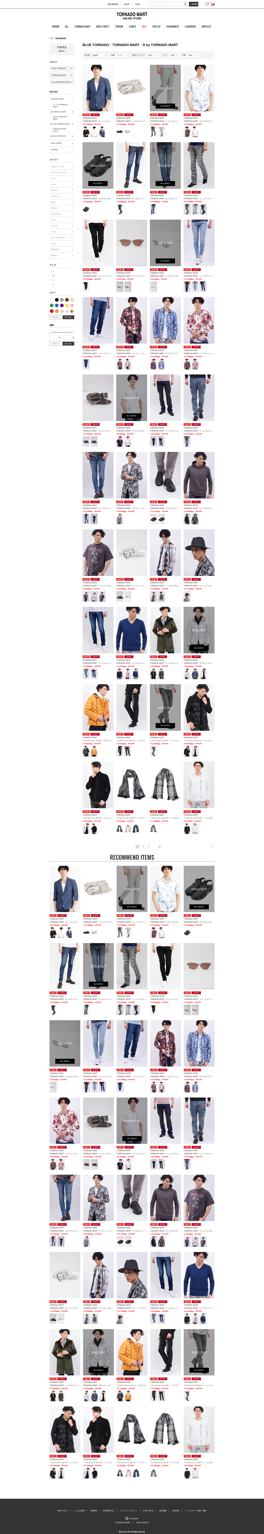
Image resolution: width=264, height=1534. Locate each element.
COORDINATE (172, 26)
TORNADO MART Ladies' (59, 130)
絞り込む (68, 317)
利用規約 (93, 1511)
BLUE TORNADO (59, 68)
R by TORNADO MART (61, 82)
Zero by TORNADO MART (60, 118)
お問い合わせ (148, 1511)
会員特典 (175, 1511)
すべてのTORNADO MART (60, 106)
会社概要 (163, 1511)
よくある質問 (79, 1511)
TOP (51, 38)
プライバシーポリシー (128, 1511)
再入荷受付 (165, 106)
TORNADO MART (59, 75)
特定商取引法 (108, 1511)
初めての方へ (63, 1511)
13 (159, 847)
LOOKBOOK (190, 26)
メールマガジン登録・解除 (195, 1511)
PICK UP (156, 26)
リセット (55, 317)
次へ (212, 847)
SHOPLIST (206, 26)
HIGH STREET (56, 143)
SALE (144, 26)
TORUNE (54, 150)
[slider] (51, 332)
